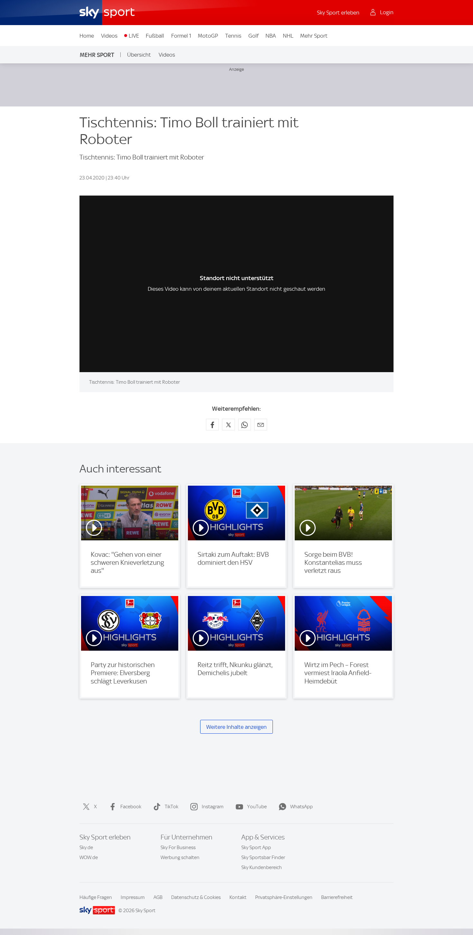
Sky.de (86, 847)
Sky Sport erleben (338, 12)
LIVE (134, 35)
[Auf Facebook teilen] (212, 424)
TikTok (171, 807)
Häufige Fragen (95, 897)
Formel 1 (181, 35)
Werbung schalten (180, 857)
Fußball (155, 35)
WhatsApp (301, 807)
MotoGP (208, 35)
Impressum (133, 897)
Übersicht (139, 54)
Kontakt (237, 897)
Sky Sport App (256, 847)
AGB (157, 897)
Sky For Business (178, 847)
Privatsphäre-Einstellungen (283, 897)
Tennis (233, 35)
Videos (109, 35)
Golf (253, 35)
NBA (270, 35)
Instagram (213, 807)
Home (86, 35)
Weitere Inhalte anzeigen (236, 727)
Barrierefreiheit (337, 897)
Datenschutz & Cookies (196, 897)
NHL (288, 35)
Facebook (130, 807)
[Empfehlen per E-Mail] (260, 424)
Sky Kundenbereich (261, 867)
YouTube (257, 807)
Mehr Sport (314, 35)
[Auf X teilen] (228, 424)
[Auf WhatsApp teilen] (244, 424)
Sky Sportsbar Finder (263, 857)
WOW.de (88, 857)
